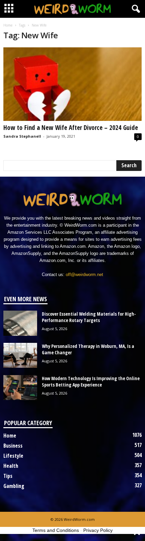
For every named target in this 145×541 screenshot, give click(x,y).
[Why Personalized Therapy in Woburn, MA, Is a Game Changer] (20, 355)
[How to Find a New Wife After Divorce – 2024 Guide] (72, 84)
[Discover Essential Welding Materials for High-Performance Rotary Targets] (20, 323)
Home (7, 25)
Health (10, 465)
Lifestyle (13, 455)
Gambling (13, 486)
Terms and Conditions (55, 530)
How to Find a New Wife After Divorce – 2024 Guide (70, 127)
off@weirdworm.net (84, 274)
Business (13, 445)
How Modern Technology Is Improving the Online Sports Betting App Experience (91, 381)
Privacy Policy (98, 530)
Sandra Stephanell (22, 136)
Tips (7, 476)
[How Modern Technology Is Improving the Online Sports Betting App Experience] (20, 387)
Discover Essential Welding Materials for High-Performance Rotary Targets (89, 317)
